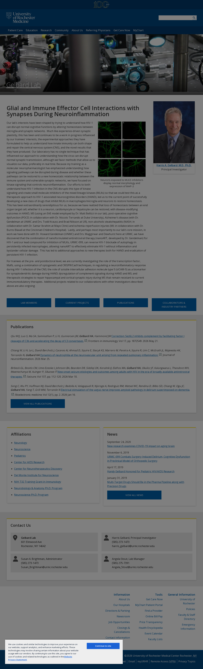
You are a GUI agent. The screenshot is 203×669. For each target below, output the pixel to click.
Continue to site (103, 645)
